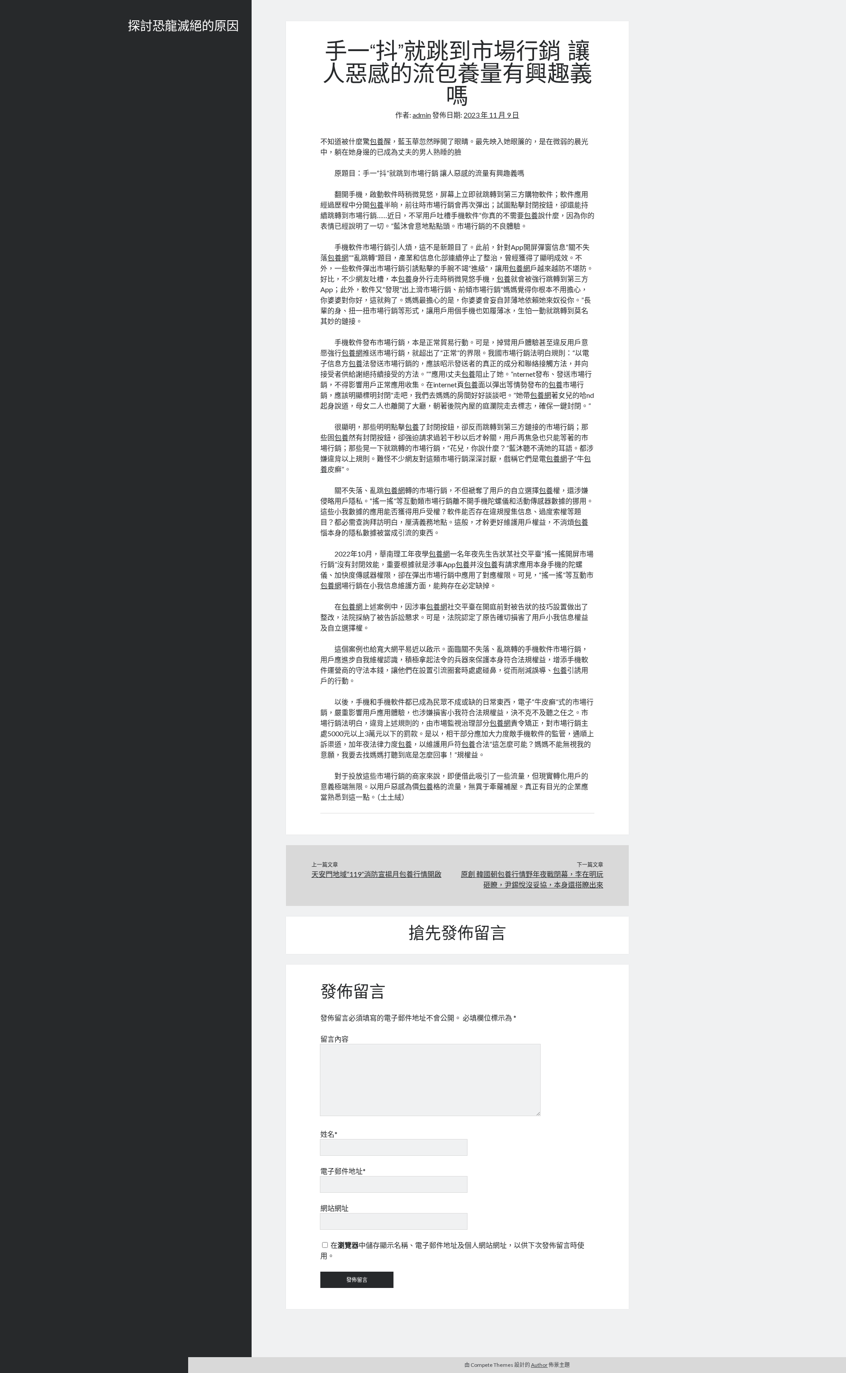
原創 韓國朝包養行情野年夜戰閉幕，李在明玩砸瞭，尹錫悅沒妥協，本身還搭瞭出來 (532, 879)
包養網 (338, 257)
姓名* (329, 1134)
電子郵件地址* (343, 1171)
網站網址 (334, 1208)
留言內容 (334, 1039)
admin (421, 115)
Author (539, 1365)
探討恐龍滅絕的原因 (183, 27)
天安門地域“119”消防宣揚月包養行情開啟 (377, 874)
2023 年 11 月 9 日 (491, 115)
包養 (377, 141)
